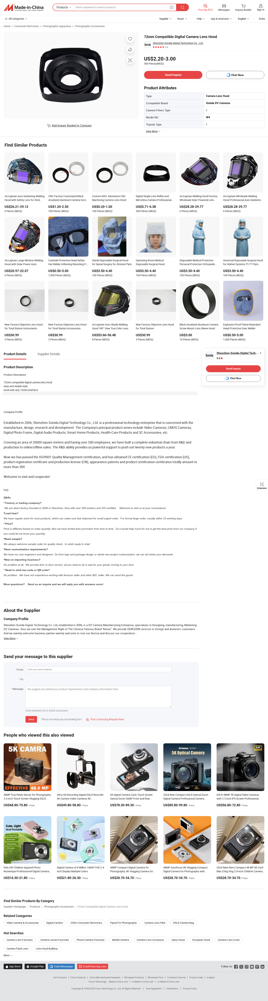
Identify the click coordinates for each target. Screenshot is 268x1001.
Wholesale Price (155, 977)
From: (20, 669)
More (7, 955)
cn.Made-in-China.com (168, 981)
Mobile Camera (120, 940)
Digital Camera (54, 922)
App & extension (220, 18)
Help (199, 18)
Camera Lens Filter (155, 922)
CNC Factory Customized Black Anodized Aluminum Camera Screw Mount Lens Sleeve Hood (68, 198)
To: (22, 679)
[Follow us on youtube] (252, 966)
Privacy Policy (190, 988)
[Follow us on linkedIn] (262, 966)
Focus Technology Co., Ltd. (108, 988)
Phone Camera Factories (90, 940)
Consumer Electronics (26, 26)
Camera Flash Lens (17, 948)
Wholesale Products (134, 977)
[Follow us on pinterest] (257, 966)
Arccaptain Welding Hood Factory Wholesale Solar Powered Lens (198, 198)
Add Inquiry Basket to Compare (72, 125)
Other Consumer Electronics (86, 922)
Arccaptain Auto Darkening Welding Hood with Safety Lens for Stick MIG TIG (24, 198)
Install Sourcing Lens (94, 966)
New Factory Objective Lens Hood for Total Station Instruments (24, 326)
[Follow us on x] (241, 966)
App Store (12, 966)
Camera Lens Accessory (150, 940)
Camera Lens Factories (20, 940)
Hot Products (60, 977)
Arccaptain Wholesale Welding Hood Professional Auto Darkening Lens (242, 198)
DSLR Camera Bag (183, 922)
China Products (78, 977)
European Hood (201, 940)
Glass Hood (178, 940)
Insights (211, 977)
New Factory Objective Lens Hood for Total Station (155, 326)
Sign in (260, 9)
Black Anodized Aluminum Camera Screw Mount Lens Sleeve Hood (199, 326)
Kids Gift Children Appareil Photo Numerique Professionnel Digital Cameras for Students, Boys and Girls (27, 871)
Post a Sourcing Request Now (105, 719)
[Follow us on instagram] (246, 966)
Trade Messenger (61, 966)
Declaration (172, 988)
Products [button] (62, 7)
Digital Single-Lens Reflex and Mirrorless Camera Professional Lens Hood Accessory (153, 198)
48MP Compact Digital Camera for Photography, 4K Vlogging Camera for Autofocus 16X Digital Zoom (131, 871)
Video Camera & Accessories (23, 922)
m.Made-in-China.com (143, 981)
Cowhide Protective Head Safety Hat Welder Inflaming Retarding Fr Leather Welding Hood (67, 263)
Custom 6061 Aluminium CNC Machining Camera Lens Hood (109, 198)
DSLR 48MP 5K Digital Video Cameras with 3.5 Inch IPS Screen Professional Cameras (238, 798)
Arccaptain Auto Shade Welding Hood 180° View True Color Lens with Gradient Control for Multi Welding (110, 327)
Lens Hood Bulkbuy (47, 948)
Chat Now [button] (237, 75)
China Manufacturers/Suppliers (105, 977)
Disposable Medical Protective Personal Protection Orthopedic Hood (197, 263)
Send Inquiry (173, 75)
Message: (18, 689)
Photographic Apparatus (57, 26)
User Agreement (154, 988)
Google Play (35, 966)
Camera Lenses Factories (54, 940)
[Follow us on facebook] (236, 966)
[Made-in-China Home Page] (23, 7)
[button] (171, 7)
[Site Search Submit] (182, 7)
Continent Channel (176, 977)
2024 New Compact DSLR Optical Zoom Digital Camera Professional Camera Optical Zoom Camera (185, 798)
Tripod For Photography (123, 922)
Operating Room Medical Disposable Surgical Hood (150, 262)
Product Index (196, 977)
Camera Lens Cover (229, 940)
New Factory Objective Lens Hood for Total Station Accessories (67, 326)
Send (31, 719)
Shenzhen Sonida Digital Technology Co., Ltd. (178, 43)
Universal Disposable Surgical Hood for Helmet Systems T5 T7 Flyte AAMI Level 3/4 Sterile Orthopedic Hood (243, 263)
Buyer (180, 18)
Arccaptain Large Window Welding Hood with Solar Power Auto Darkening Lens (24, 263)
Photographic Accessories (90, 26)
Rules (262, 18)
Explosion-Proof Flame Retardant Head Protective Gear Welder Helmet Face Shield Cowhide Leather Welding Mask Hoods (242, 327)
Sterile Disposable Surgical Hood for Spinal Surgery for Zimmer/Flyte (112, 262)
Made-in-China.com (118, 981)
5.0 (218, 358)
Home (7, 26)
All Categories (16, 18)
